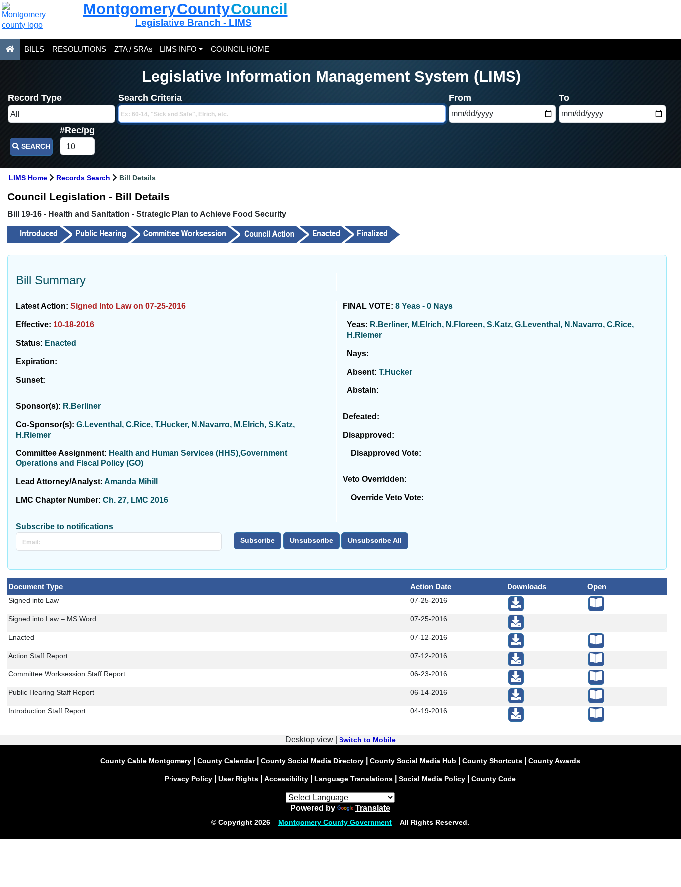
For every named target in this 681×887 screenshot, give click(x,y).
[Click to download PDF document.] (516, 603)
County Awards (554, 761)
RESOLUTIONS (79, 49)
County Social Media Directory (312, 761)
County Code (493, 779)
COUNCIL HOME (240, 49)
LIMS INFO (178, 49)
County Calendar (226, 761)
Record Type (35, 98)
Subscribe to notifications (64, 526)
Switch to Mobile (367, 740)
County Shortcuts (492, 761)
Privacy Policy (188, 779)
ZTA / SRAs (133, 49)
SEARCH (34, 146)
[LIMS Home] (10, 49)
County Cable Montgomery (145, 761)
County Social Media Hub (413, 761)
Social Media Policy (432, 779)
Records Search (83, 178)
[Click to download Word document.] (516, 622)
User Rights (238, 779)
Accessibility (286, 779)
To (564, 98)
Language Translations (353, 779)
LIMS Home (28, 178)
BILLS (34, 49)
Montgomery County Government (335, 822)
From (460, 98)
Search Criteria (150, 98)
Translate (372, 808)
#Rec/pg (77, 130)
